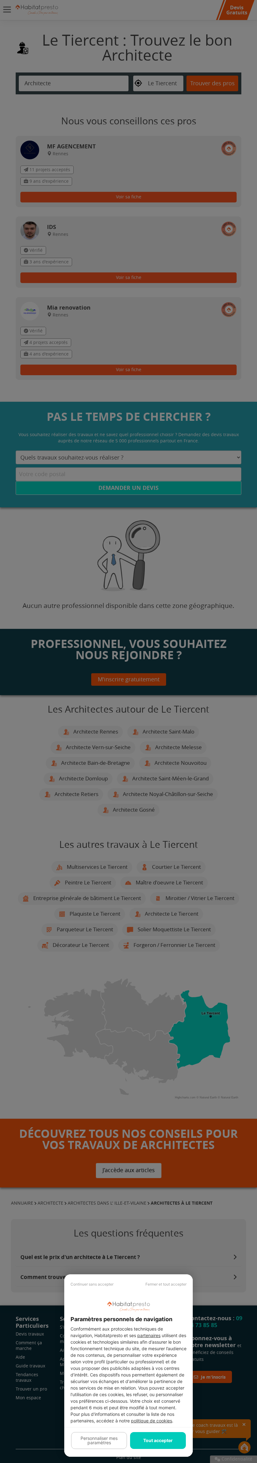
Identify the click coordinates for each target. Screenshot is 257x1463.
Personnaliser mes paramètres (99, 1440)
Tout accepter (158, 1440)
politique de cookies (151, 1420)
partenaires (148, 1335)
